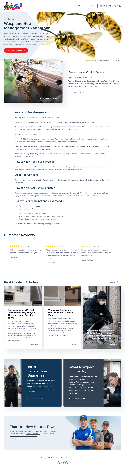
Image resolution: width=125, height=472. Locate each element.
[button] (63, 267)
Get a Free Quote (74, 92)
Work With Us (79, 6)
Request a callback (15, 50)
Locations (65, 6)
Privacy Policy (65, 458)
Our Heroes (16, 439)
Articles (91, 6)
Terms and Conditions (77, 458)
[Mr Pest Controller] (13, 9)
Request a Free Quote (33, 433)
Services (11, 19)
